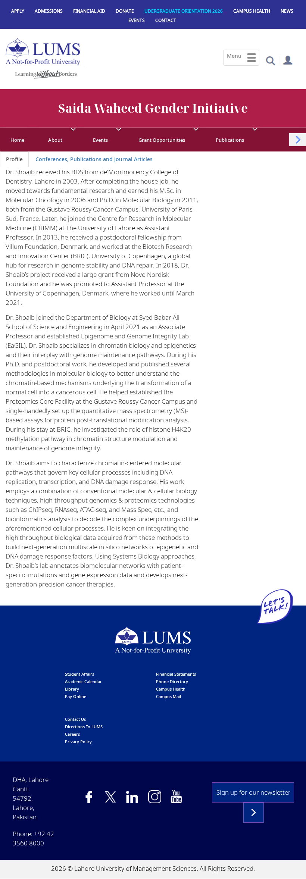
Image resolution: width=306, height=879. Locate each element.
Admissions (49, 11)
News (287, 11)
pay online (75, 696)
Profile (14, 159)
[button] (270, 60)
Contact (165, 20)
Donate (125, 11)
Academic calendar (83, 681)
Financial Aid (89, 11)
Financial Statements (176, 674)
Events (136, 20)
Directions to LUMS (84, 726)
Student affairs (79, 674)
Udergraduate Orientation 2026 (183, 11)
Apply (17, 11)
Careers (72, 734)
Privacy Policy (78, 741)
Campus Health (251, 11)
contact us (75, 719)
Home (17, 140)
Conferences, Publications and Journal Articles (94, 159)
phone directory (172, 681)
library (72, 689)
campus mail (168, 696)
